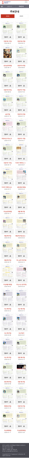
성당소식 (9, 6)
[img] (26, 1)
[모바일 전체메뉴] (25, 1)
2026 (7, 16)
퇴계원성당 (7, 2)
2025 (21, 16)
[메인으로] (2, 6)
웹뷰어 (6, 37)
